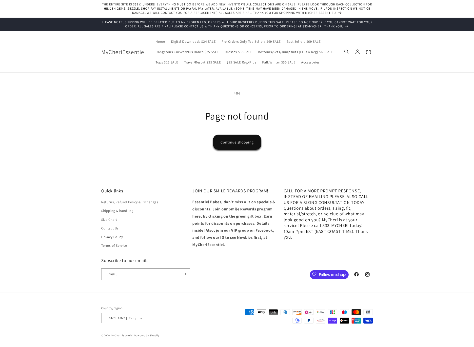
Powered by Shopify (147, 335)
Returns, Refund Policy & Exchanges (129, 202)
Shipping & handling (117, 211)
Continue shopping (237, 142)
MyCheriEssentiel (122, 335)
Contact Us (110, 228)
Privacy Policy (112, 237)
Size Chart (109, 219)
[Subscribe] (184, 274)
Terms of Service (114, 246)
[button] (346, 51)
